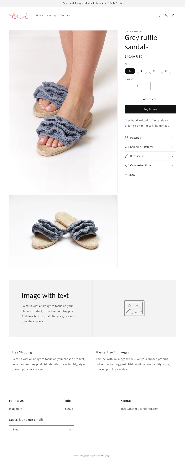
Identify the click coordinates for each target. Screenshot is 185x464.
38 (142, 71)
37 (130, 71)
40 (166, 71)
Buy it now (150, 109)
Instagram (15, 409)
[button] (158, 15)
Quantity (129, 78)
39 (154, 71)
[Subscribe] (70, 429)
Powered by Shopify (103, 456)
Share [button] (132, 174)
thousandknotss (87, 456)
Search (69, 408)
